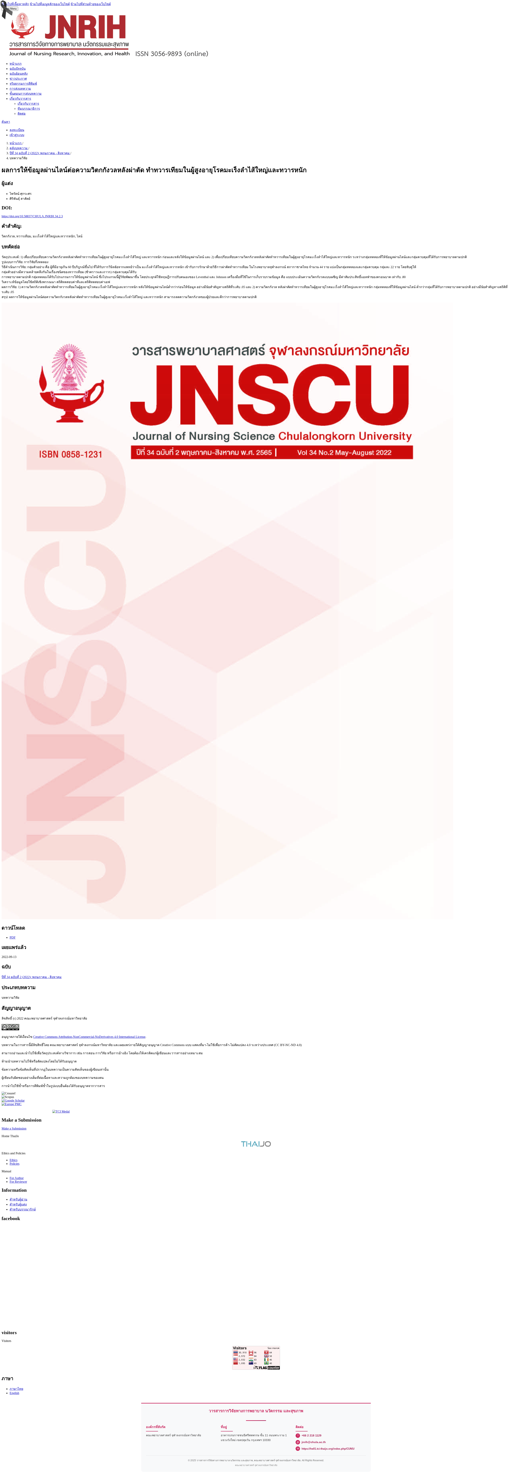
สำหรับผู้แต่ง (18, 1204)
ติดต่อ (22, 113)
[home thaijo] (256, 1145)
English (14, 1393)
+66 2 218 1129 (311, 1435)
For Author (17, 1178)
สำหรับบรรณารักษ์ (23, 1209)
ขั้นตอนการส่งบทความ (26, 93)
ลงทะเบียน (17, 130)
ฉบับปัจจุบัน (18, 68)
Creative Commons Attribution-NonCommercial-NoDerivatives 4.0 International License (89, 1036)
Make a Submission (14, 1128)
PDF (13, 937)
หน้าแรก (16, 63)
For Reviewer (18, 1181)
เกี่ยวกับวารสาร (20, 98)
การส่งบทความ (20, 88)
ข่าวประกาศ (18, 78)
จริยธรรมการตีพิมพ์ (23, 83)
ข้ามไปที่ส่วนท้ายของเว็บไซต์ (91, 4)
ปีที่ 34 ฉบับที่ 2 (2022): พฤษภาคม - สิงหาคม (40, 153)
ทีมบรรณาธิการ (29, 108)
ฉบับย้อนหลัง (19, 73)
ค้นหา (6, 121)
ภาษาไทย (16, 1388)
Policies (14, 1163)
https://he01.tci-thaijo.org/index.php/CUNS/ (328, 1448)
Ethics (13, 1160)
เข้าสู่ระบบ (17, 135)
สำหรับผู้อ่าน (18, 1199)
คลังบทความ (19, 148)
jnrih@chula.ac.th (314, 1442)
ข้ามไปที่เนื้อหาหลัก (15, 4)
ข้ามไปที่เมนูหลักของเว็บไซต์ (50, 4)
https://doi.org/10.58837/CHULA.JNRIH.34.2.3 (32, 216)
